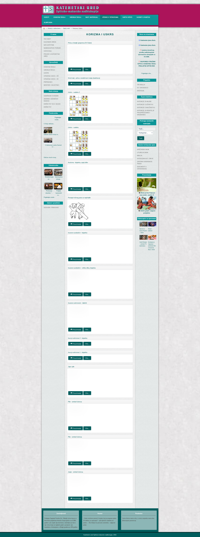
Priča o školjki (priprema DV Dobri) (80, 43)
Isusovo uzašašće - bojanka (77, 233)
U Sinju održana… (49, 124)
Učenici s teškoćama (54, 28)
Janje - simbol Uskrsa (75, 472)
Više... (87, 69)
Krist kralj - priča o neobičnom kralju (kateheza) (84, 78)
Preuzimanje (76, 69)
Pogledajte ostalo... (49, 197)
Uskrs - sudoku (73, 127)
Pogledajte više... (146, 73)
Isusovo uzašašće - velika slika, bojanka (82, 268)
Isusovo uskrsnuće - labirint (77, 303)
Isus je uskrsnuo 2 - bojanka (77, 338)
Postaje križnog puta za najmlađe (79, 198)
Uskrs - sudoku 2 (74, 92)
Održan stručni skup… (50, 157)
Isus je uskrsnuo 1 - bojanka (77, 352)
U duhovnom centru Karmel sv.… (53, 146)
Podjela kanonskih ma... (59, 193)
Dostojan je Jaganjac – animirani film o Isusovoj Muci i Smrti (152, 245)
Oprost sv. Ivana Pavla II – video (143, 230)
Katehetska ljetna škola (148, 40)
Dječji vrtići (66, 28)
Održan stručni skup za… (51, 134)
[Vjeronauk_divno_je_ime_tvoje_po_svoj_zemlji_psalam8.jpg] (146, 185)
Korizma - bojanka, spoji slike (78, 162)
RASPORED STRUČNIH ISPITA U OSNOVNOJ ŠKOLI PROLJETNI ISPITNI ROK (147, 64)
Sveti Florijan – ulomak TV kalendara (143, 244)
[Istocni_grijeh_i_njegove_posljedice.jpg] (146, 203)
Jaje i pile (71, 366)
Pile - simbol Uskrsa (75, 402)
